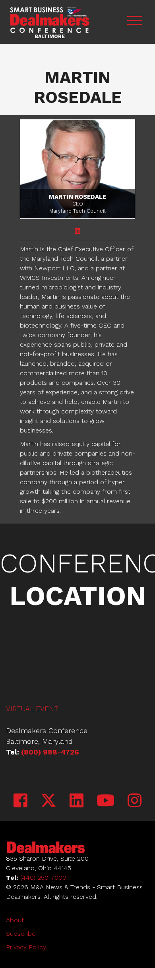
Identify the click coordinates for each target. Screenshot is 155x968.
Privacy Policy (26, 947)
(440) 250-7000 (43, 877)
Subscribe (20, 933)
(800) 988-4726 (50, 752)
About (15, 920)
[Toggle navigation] (134, 21)
